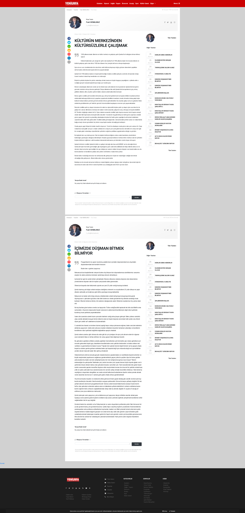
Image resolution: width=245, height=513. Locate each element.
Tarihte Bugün (148, 493)
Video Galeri (111, 482)
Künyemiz (110, 493)
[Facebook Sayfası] (67, 488)
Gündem (99, 3)
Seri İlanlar (147, 498)
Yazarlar (76, 10)
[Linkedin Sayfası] (80, 488)
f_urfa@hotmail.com (92, 25)
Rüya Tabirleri (167, 489)
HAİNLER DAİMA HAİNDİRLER (163, 55)
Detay (165, 511)
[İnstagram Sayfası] (73, 488)
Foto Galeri (110, 479)
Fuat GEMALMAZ (84, 10)
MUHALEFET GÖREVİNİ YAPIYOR (164, 143)
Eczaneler (147, 489)
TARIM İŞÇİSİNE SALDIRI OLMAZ (164, 67)
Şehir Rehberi (148, 500)
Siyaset (106, 3)
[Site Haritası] (87, 488)
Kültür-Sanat (144, 3)
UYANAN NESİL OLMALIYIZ (163, 74)
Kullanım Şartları (86, 495)
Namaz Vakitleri (148, 487)
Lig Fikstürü (147, 491)
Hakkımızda (69, 495)
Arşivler (109, 490)
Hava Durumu (148, 483)
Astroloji (165, 491)
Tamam (172, 511)
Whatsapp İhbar (86, 497)
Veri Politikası (70, 499)
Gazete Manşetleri (149, 502)
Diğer (152, 3)
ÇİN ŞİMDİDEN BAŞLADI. (162, 93)
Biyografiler (166, 487)
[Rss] (83, 488)
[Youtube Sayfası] (77, 488)
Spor (137, 3)
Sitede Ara (166, 483)
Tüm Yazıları (172, 38)
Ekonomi (125, 3)
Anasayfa (69, 10)
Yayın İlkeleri (69, 497)
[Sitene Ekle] (90, 488)
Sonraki (2, 463)
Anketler (165, 485)
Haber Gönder (86, 499)
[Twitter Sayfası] (70, 488)
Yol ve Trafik (147, 485)
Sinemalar (147, 495)
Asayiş (131, 3)
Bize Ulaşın (110, 497)
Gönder (137, 197)
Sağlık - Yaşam (115, 3)
